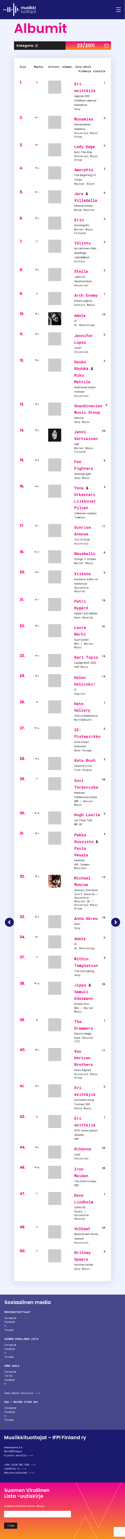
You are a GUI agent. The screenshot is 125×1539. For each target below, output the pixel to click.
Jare (78, 193)
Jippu (80, 985)
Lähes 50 (79, 1207)
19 (75, 944)
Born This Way (83, 152)
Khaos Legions (83, 301)
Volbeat (82, 1228)
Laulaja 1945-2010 (85, 663)
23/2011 (86, 45)
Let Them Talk (83, 820)
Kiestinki (79, 860)
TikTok (8, 1375)
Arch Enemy (86, 295)
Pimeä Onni (81, 1004)
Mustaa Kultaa (83, 206)
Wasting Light (82, 474)
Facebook (9, 1321)
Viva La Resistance (86, 716)
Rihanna (82, 1148)
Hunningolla (81, 225)
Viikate (82, 573)
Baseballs (84, 553)
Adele (80, 315)
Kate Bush (85, 760)
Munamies (83, 119)
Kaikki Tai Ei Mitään (86, 613)
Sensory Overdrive (86, 890)
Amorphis (83, 169)
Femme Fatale (83, 1265)
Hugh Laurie (87, 814)
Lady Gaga (84, 146)
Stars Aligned (82, 1070)
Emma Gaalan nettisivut (19, 1393)
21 (75, 321)
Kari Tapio (86, 657)
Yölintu (82, 243)
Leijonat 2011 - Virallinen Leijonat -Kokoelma (86, 100)
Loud (77, 1154)
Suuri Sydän (81, 640)
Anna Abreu (86, 918)
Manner (79, 418)
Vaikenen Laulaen (85, 513)
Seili (76, 444)
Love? (78, 348)
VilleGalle (85, 200)
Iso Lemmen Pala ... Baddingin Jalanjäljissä (86, 253)
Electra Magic (83, 1033)
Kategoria (25, 45)
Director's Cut (83, 766)
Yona (79, 487)
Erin (79, 219)
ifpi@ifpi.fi (12, 1468)
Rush (77, 924)
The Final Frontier (85, 1181)
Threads (9, 1330)
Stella (81, 271)
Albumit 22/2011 (9, 922)
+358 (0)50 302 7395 (16, 1464)
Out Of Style (82, 539)
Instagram (10, 1317)
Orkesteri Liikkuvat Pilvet (85, 501)
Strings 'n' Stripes (85, 559)
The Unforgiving (84, 971)
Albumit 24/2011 (115, 922)
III (75, 689)
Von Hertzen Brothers (83, 1058)
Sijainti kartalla (15, 1455)
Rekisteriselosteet (16, 1472)
